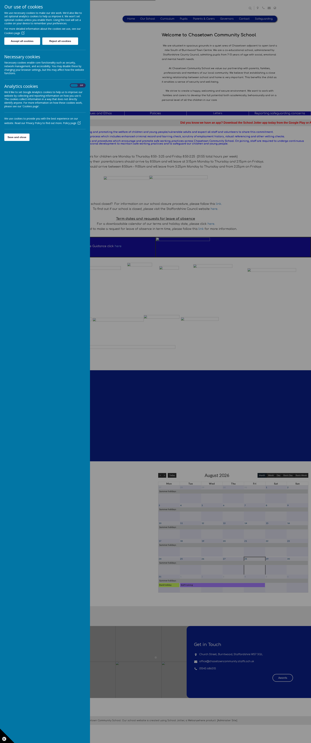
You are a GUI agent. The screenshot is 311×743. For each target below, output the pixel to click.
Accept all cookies (22, 41)
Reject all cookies (60, 41)
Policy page (69, 123)
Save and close (17, 137)
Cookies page (12, 33)
